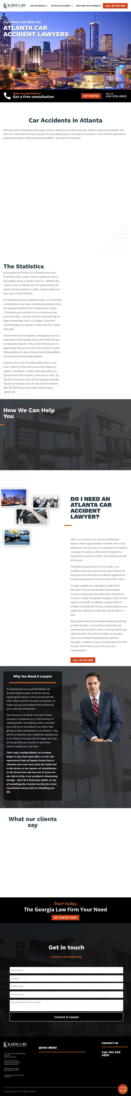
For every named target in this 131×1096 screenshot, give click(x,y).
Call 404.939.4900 (83, 660)
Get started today (65, 917)
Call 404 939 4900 (115, 5)
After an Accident (61, 6)
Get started (91, 95)
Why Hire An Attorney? (88, 6)
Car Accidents (38, 6)
